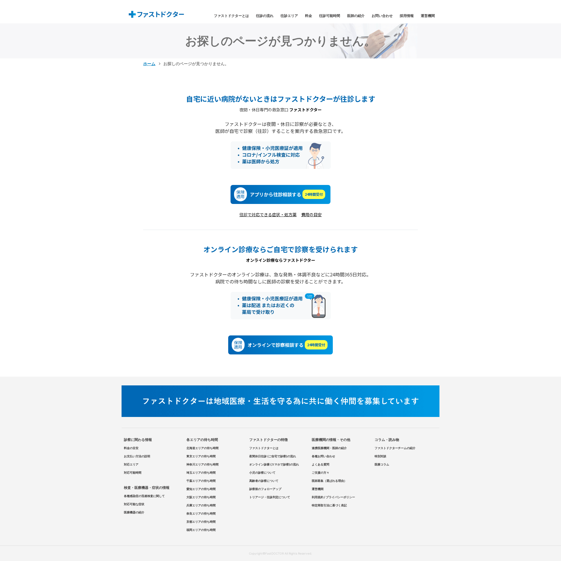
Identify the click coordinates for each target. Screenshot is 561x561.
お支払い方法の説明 (137, 456)
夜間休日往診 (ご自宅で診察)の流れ (272, 456)
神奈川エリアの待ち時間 (202, 464)
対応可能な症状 (134, 504)
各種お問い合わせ (323, 456)
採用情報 (407, 15)
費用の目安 (311, 214)
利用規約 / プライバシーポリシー (333, 497)
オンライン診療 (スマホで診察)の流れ (274, 464)
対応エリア (131, 464)
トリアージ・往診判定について (269, 497)
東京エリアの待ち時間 (201, 456)
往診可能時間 (329, 15)
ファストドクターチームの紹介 (395, 448)
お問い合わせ (382, 15)
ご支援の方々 (320, 472)
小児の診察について (262, 472)
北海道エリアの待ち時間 (202, 448)
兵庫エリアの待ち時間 (201, 505)
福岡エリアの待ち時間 (201, 529)
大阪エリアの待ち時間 (201, 497)
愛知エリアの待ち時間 (201, 489)
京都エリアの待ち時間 (201, 521)
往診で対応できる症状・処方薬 (268, 214)
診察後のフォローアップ (265, 489)
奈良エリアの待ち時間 (201, 513)
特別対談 (380, 456)
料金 (308, 15)
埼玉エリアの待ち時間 (201, 472)
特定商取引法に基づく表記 (329, 505)
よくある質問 (320, 464)
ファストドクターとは (231, 15)
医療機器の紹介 (134, 512)
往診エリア (289, 15)
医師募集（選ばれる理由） (329, 480)
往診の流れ (264, 15)
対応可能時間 (132, 472)
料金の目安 (131, 448)
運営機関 (428, 15)
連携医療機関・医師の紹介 (329, 448)
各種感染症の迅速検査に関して (144, 496)
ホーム (149, 63)
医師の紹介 (356, 15)
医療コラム (382, 464)
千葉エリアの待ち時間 (201, 480)
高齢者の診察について (263, 480)
